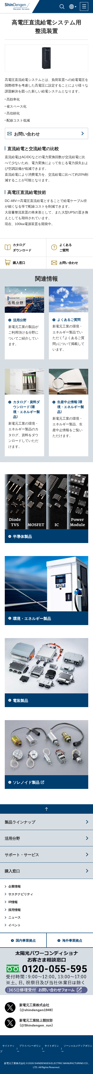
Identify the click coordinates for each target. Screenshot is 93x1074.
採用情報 (14, 909)
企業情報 (14, 886)
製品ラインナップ (20, 822)
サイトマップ (7, 1048)
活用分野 (12, 838)
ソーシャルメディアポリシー (76, 1048)
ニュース (14, 917)
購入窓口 (12, 871)
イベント (14, 925)
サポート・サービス (22, 854)
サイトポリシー (50, 1048)
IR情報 (13, 902)
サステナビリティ (20, 894)
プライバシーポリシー (29, 1048)
